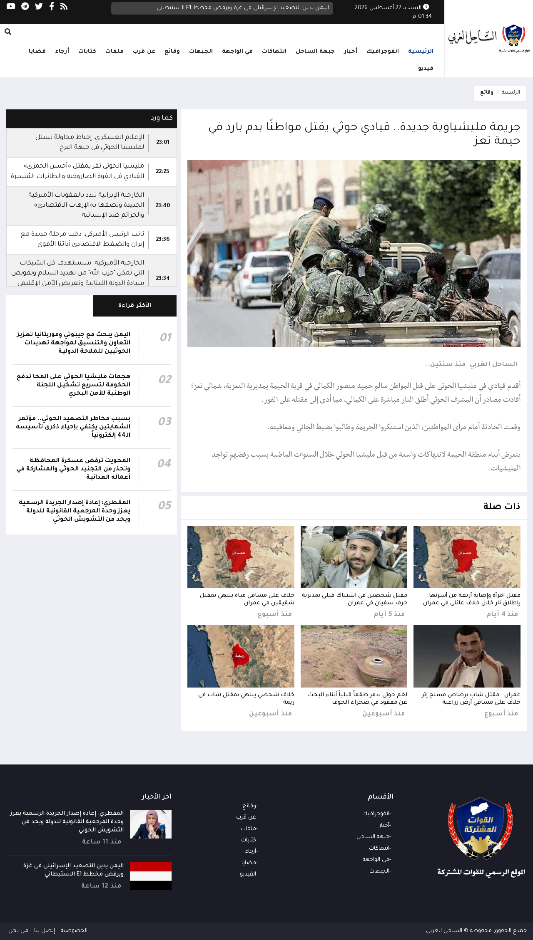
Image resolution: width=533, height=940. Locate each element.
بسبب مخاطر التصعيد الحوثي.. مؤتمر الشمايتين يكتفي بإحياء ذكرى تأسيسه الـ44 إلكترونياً (73, 427)
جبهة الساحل (315, 52)
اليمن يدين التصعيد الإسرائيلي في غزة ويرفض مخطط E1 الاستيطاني (243, 8)
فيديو (425, 69)
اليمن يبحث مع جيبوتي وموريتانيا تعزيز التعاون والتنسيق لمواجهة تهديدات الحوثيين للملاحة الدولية (73, 343)
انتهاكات (274, 52)
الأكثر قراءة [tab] (134, 306)
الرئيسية (420, 52)
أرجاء (62, 52)
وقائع (172, 52)
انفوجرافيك (382, 52)
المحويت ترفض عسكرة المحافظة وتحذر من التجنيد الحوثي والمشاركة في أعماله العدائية (73, 469)
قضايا (37, 52)
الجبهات (201, 52)
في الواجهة (237, 52)
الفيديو (248, 874)
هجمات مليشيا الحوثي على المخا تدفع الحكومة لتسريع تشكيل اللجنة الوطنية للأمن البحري (73, 385)
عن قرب (144, 52)
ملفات (114, 52)
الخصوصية (74, 931)
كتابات (87, 52)
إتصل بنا (44, 931)
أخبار (350, 52)
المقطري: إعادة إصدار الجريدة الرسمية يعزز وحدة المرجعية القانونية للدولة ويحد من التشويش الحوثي (74, 511)
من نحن (18, 931)
